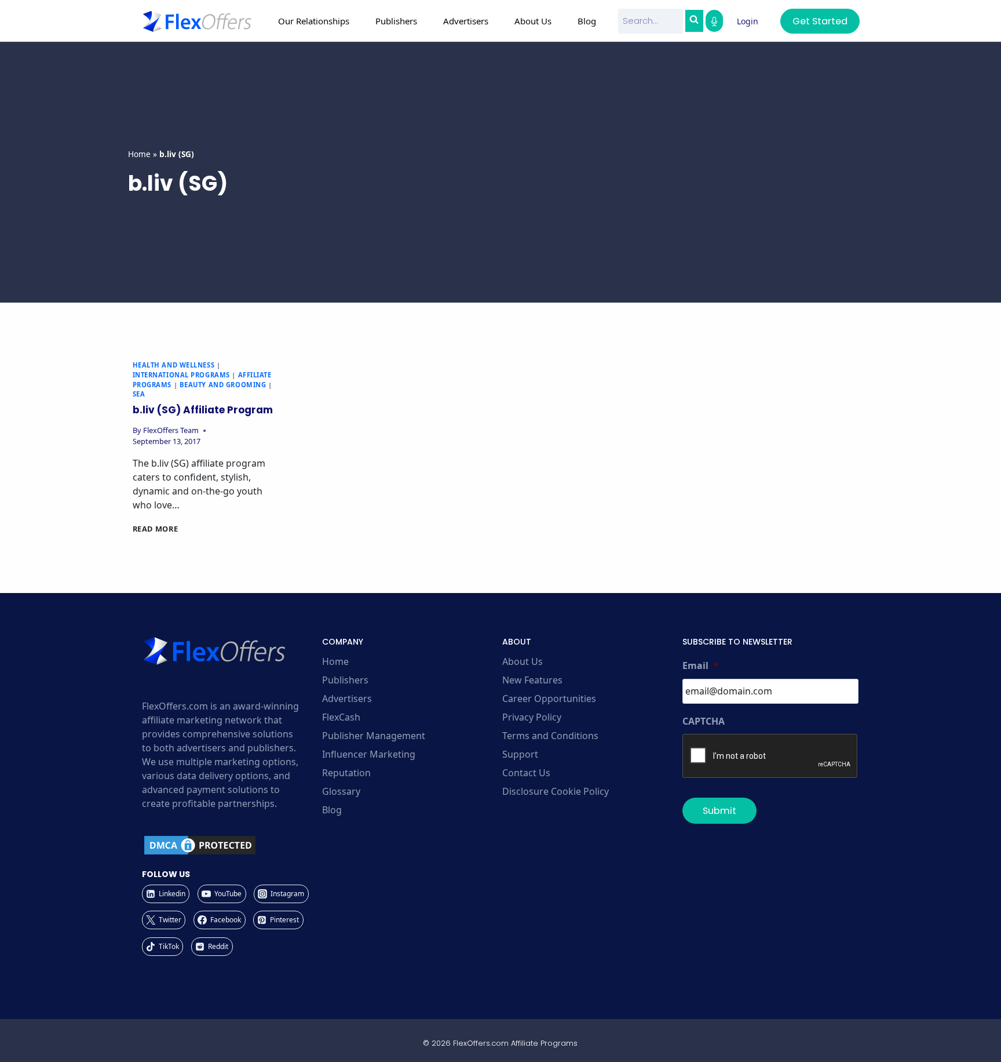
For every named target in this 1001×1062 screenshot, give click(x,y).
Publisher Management (373, 735)
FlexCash (341, 717)
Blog (587, 21)
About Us (522, 661)
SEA (139, 394)
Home (139, 153)
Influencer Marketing (368, 754)
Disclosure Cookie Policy (555, 791)
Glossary (341, 791)
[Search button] (694, 21)
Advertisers (347, 698)
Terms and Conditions (550, 735)
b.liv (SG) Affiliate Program (203, 410)
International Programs (181, 374)
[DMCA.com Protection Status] (230, 845)
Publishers (345, 680)
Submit (719, 810)
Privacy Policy (531, 717)
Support (520, 754)
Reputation (346, 772)
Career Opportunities (549, 698)
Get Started (819, 21)
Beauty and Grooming (223, 384)
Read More (155, 528)
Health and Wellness (174, 365)
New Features (532, 680)
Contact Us (526, 772)
